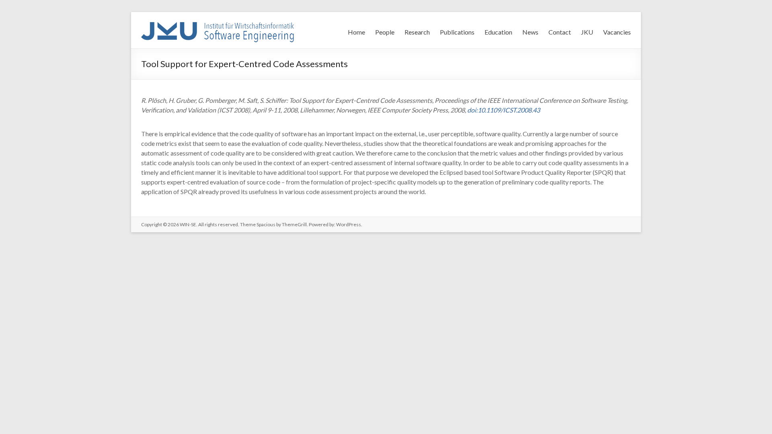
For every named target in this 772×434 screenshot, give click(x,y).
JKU (587, 32)
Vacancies (617, 32)
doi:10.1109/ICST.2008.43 (503, 110)
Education (498, 32)
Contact (559, 32)
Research (417, 32)
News (530, 32)
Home (356, 32)
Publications (457, 32)
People (384, 32)
